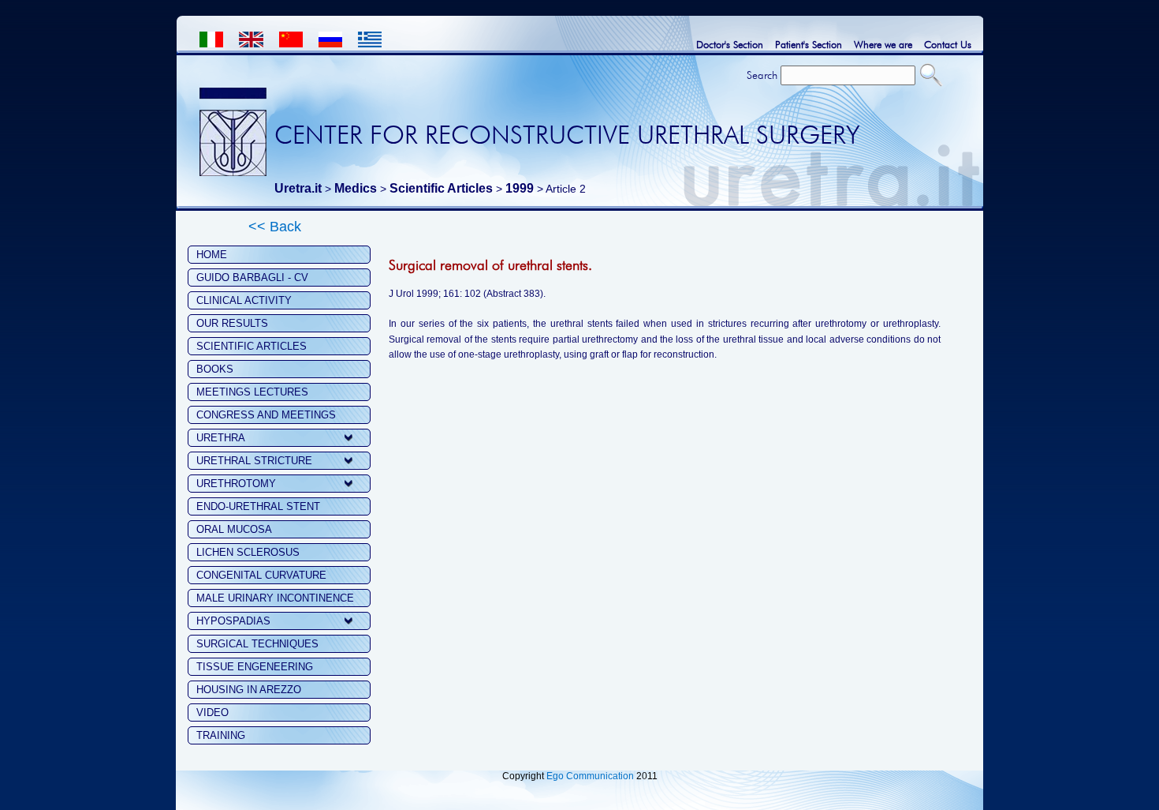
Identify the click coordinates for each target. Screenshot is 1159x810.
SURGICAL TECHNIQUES (257, 644)
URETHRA (220, 438)
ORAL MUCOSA (234, 529)
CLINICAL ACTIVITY (244, 300)
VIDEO (212, 712)
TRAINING (220, 735)
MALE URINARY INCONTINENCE (275, 598)
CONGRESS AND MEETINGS (266, 415)
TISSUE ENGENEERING (254, 667)
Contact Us (947, 44)
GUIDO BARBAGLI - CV (252, 277)
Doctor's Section (729, 44)
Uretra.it (298, 188)
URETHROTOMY (236, 483)
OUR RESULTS (232, 323)
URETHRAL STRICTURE (254, 461)
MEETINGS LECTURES (252, 392)
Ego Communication (590, 776)
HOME (211, 255)
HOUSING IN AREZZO (248, 690)
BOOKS (214, 369)
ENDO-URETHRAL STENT (258, 506)
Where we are (883, 44)
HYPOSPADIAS (233, 621)
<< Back (274, 226)
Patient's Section (808, 44)
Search (762, 75)
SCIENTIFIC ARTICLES (251, 346)
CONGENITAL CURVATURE (261, 575)
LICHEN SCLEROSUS (248, 552)
